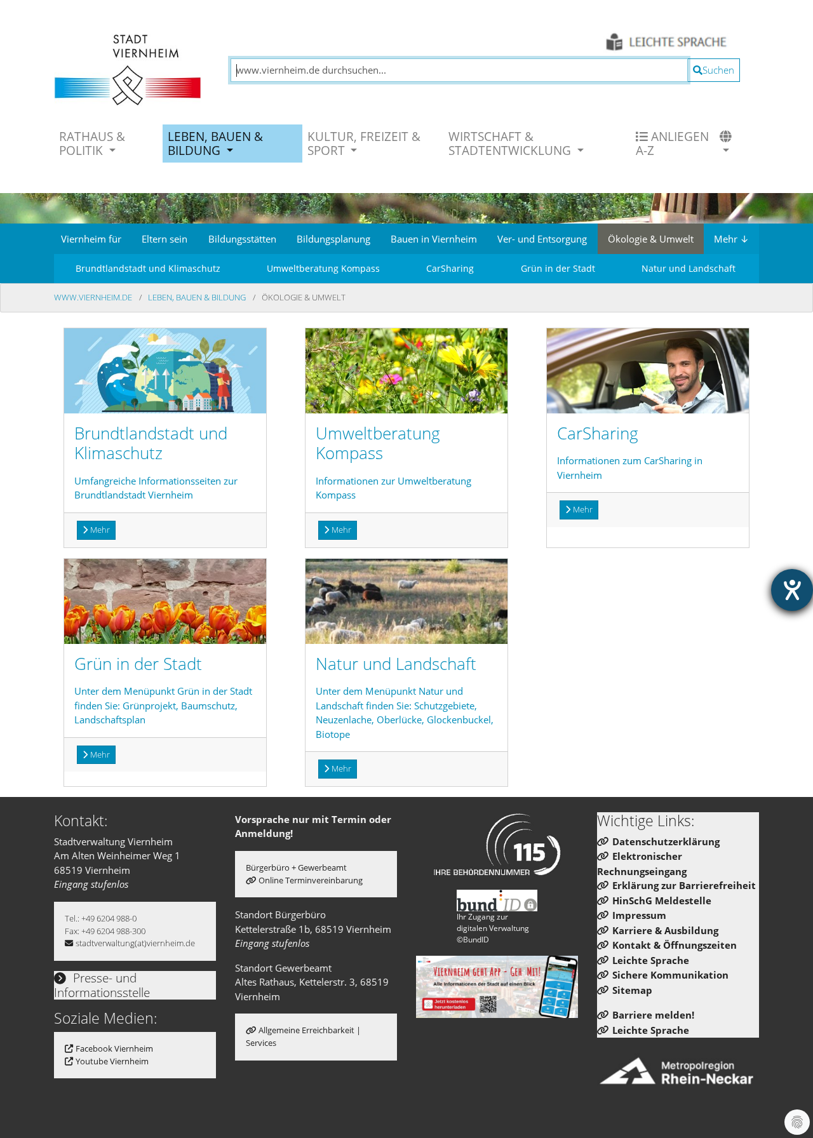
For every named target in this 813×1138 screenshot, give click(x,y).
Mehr (731, 238)
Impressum (639, 915)
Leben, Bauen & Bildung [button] (215, 143)
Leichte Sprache (650, 960)
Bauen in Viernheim (434, 238)
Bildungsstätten (242, 238)
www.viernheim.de (94, 297)
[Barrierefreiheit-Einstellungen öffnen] (792, 590)
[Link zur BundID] (497, 900)
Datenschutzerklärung (666, 841)
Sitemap (632, 990)
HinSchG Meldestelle (661, 900)
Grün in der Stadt (558, 268)
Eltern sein (164, 238)
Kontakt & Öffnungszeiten (674, 945)
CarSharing (450, 268)
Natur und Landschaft (689, 268)
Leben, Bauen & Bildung (198, 297)
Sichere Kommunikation (670, 974)
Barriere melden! (653, 1014)
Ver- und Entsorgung (542, 238)
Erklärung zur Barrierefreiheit (684, 885)
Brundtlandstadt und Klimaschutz (148, 268)
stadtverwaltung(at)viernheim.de (135, 943)
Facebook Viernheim (114, 1048)
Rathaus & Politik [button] (92, 143)
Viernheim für (91, 238)
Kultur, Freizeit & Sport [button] (363, 143)
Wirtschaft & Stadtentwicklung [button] (511, 143)
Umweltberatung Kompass (323, 268)
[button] (727, 143)
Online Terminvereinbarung (311, 880)
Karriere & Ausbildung (665, 930)
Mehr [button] (100, 529)
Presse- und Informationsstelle (102, 985)
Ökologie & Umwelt (651, 238)
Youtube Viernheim (112, 1061)
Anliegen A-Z (672, 143)
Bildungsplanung (333, 238)
